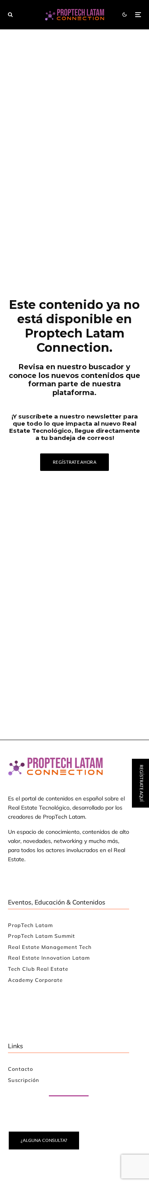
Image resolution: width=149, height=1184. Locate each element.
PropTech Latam (30, 925)
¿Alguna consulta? (44, 1140)
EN (118, 652)
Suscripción (23, 1080)
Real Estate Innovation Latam (49, 958)
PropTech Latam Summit (41, 936)
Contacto (20, 1069)
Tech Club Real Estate (38, 969)
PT (141, 652)
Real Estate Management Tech (50, 947)
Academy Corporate (35, 980)
